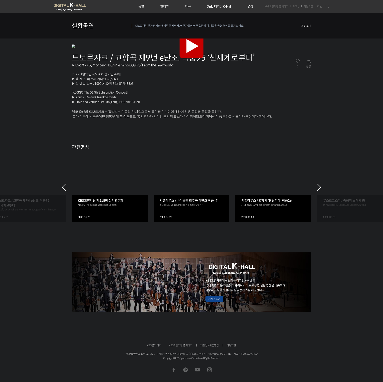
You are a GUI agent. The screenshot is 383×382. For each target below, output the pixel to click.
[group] (110, 187)
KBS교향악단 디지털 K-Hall (79, 7)
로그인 (295, 6)
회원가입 (308, 6)
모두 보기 (306, 26)
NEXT (319, 187)
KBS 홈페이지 (154, 345)
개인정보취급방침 (209, 345)
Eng (319, 6)
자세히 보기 (214, 299)
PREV (64, 187)
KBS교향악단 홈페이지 (276, 6)
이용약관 (231, 345)
